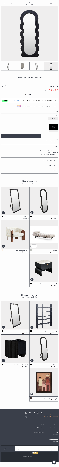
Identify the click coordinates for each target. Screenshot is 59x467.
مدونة (57, 436)
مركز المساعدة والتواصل (54, 427)
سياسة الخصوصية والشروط (39, 427)
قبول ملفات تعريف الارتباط (8, 448)
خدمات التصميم (55, 441)
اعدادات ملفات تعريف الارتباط (22, 448)
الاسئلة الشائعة (55, 434)
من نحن (57, 429)
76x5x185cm (53, 118)
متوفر (56, 111)
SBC (31, 453)
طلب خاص (34, 246)
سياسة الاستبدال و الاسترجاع (39, 432)
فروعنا (57, 432)
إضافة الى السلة (21, 136)
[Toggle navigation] (51, 3)
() (45, 90)
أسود (53, 130)
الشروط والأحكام (41, 429)
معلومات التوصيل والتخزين (54, 439)
